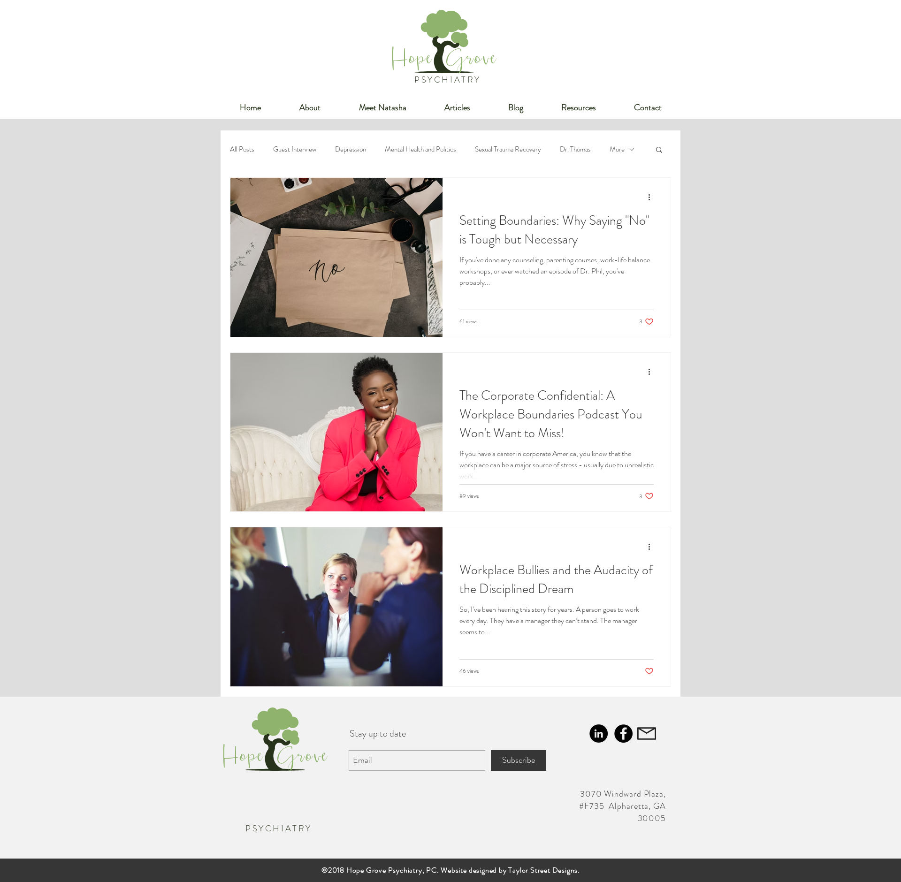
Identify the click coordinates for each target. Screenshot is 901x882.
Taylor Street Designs (543, 870)
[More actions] (652, 197)
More (617, 149)
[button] (659, 150)
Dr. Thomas (575, 149)
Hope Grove (445, 61)
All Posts (242, 149)
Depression (350, 149)
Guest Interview (294, 149)
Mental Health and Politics (420, 149)
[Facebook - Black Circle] (623, 733)
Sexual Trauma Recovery (508, 149)
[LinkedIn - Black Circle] (598, 733)
